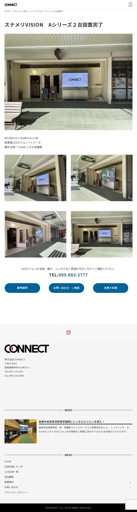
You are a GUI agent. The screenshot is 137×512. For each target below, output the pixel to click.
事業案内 (9, 481)
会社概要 (9, 476)
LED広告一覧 (11, 471)
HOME (8, 461)
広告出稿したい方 (14, 466)
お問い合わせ (11, 487)
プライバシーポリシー (16, 492)
